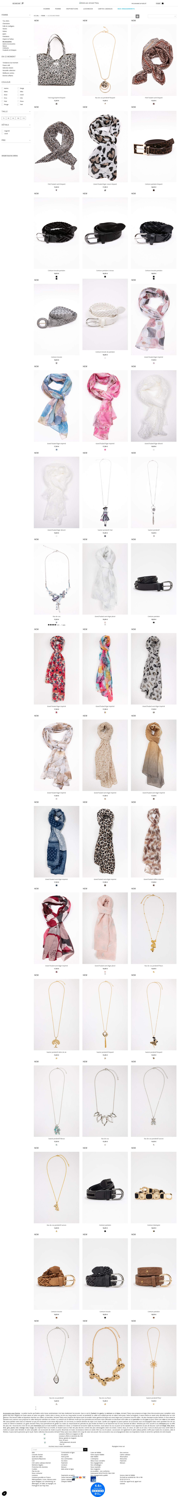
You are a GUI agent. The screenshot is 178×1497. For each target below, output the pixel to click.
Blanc (6, 91)
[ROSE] (154, 363)
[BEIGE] (56, 190)
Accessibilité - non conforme (100, 1471)
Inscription (64, 1455)
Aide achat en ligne (67, 1469)
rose (27, 1428)
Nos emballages (96, 1465)
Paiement (64, 1463)
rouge (31, 1428)
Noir (5, 101)
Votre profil (65, 1457)
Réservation (124, 1457)
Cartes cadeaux (125, 1455)
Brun (5, 95)
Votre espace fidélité (97, 1455)
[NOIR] (56, 277)
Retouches (123, 1459)
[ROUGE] (56, 712)
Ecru (5, 98)
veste (173, 1419)
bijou (118, 1413)
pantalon (136, 1419)
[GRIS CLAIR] (56, 363)
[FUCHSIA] (105, 449)
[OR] (105, 104)
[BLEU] (105, 536)
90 (13, 118)
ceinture (109, 1413)
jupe (146, 1419)
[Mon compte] (153, 3)
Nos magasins (95, 1469)
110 (23, 118)
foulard (93, 1413)
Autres (6, 88)
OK (85, 1450)
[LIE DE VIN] (56, 972)
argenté (7, 131)
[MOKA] (154, 190)
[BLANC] (105, 358)
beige (164, 1426)
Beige (22, 88)
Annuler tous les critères (10, 156)
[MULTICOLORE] (56, 449)
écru (4, 1428)
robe (163, 1419)
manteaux (37, 1426)
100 (18, 118)
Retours (63, 1467)
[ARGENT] (154, 536)
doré (6, 134)
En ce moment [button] (9, 56)
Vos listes (64, 1461)
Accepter (34, 1486)
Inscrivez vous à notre (60, 1446)
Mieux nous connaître (98, 1461)
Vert (21, 104)
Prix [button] (3, 140)
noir (17, 1428)
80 (8, 118)
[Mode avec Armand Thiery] (89, 2)
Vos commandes (66, 1459)
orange (22, 1428)
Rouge (6, 104)
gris (8, 1428)
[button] (16, 15)
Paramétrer (13, 1486)
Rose (22, 101)
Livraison (64, 1465)
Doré (22, 95)
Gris (21, 98)
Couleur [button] (6, 82)
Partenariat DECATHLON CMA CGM (103, 1473)
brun (172, 1426)
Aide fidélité (94, 1457)
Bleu (21, 91)
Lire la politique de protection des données (16, 1480)
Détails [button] (5, 124)
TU (4, 118)
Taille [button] (5, 111)
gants (102, 1413)
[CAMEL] (154, 104)
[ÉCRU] (154, 449)
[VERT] (56, 1144)
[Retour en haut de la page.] (170, 1494)
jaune (13, 1428)
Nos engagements (97, 1463)
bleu (168, 1426)
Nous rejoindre (96, 1467)
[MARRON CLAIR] (56, 104)
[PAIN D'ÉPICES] (154, 1317)
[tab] (16, 15)
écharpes (162, 1424)
